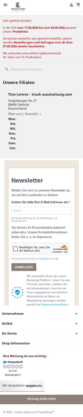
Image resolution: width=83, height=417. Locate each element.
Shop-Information (16, 343)
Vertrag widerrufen (41, 399)
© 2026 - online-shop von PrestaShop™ (28, 412)
